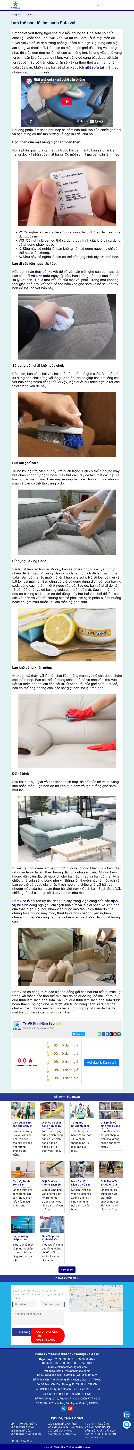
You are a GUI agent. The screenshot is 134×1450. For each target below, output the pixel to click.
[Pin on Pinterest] (115, 1034)
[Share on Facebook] (103, 1034)
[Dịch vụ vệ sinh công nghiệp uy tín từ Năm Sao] (52, 1110)
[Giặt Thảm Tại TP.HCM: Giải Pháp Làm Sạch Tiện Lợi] (111, 1169)
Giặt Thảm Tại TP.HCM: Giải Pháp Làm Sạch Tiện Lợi (110, 1186)
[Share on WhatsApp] (99, 1034)
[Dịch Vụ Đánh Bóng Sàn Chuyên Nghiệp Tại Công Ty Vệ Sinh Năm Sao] (23, 1169)
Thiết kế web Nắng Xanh (78, 1447)
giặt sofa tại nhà (97, 67)
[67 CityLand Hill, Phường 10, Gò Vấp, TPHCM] (96, 1298)
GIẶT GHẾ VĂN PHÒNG (60, 1430)
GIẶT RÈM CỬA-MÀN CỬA (62, 1434)
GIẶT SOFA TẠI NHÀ (21, 1441)
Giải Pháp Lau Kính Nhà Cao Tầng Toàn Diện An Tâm (52, 1241)
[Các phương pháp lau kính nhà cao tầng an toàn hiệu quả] (23, 1224)
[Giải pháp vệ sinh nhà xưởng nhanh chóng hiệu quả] (111, 1110)
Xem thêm (67, 1269)
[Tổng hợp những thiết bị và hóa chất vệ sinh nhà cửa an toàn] (82, 1110)
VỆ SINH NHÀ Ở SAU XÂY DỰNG (65, 1427)
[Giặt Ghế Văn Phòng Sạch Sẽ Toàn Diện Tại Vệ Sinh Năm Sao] (52, 1169)
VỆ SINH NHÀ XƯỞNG (97, 1423)
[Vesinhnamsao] (15, 4)
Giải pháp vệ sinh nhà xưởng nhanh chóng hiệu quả (110, 1127)
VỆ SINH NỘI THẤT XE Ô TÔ (26, 1434)
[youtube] (70, 1408)
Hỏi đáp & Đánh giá (101, 1062)
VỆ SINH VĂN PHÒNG (22, 1427)
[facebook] (63, 1408)
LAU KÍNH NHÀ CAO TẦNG (62, 1423)
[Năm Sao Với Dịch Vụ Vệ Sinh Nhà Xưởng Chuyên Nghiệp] (82, 1169)
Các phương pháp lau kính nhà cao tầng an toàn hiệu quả (22, 1241)
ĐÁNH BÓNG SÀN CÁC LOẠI (100, 1430)
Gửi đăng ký (25, 1332)
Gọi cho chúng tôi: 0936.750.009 (47, 1335)
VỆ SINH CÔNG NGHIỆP (98, 1427)
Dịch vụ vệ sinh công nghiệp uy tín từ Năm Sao (51, 1126)
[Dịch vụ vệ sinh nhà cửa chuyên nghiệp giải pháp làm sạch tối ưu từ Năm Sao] (23, 1110)
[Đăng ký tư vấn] (127, 1425)
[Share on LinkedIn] (119, 1034)
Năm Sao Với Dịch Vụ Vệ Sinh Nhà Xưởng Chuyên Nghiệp (81, 1186)
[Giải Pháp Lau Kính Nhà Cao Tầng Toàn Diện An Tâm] (52, 1224)
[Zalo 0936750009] (127, 1415)
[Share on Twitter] (107, 1034)
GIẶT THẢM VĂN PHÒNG (24, 1423)
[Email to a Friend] (111, 1034)
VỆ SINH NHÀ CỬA (21, 1430)
